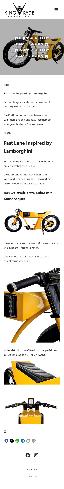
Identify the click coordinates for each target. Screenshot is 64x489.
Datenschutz (32, 477)
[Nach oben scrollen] (58, 483)
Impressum (32, 469)
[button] (6, 441)
